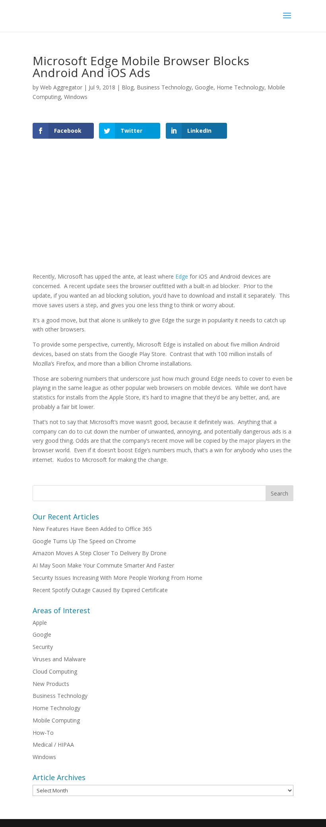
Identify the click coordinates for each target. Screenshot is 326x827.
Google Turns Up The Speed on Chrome (84, 541)
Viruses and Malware (59, 659)
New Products (51, 684)
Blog (128, 87)
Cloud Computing (55, 671)
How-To (43, 732)
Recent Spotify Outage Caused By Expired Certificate (100, 590)
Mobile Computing (56, 720)
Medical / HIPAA (53, 744)
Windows (75, 97)
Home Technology (240, 87)
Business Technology (164, 87)
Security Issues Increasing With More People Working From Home (117, 577)
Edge (181, 276)
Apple (40, 622)
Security (43, 647)
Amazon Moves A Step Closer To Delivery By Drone (100, 553)
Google (204, 87)
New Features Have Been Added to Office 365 (92, 529)
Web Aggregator (61, 87)
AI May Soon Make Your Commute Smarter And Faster (103, 565)
